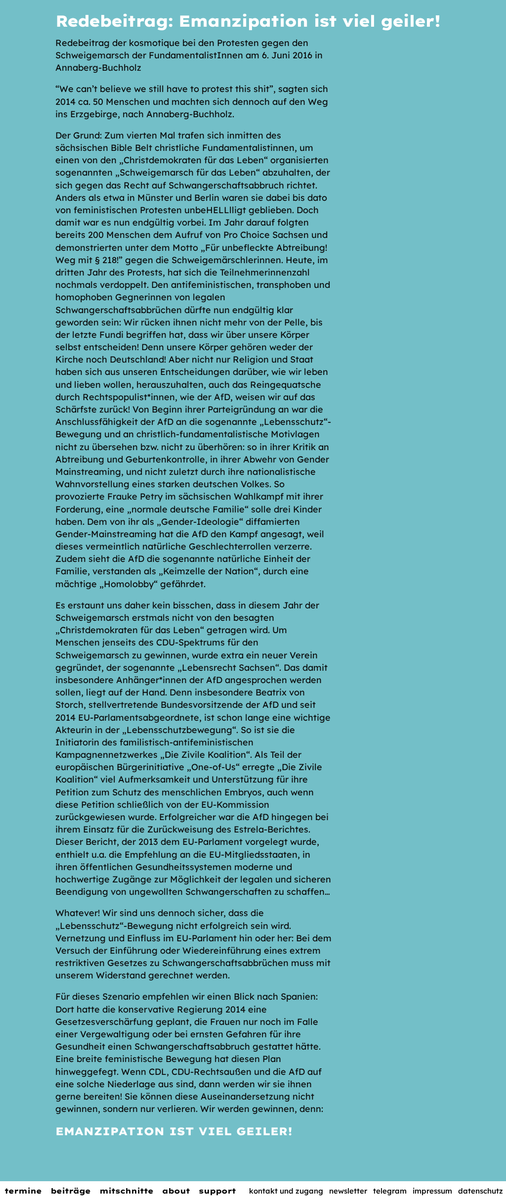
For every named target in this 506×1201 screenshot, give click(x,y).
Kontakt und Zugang (286, 1191)
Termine (23, 1191)
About (176, 1191)
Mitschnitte (126, 1191)
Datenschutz (480, 1191)
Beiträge (70, 1191)
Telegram (390, 1191)
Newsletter (348, 1191)
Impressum (432, 1191)
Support (217, 1191)
